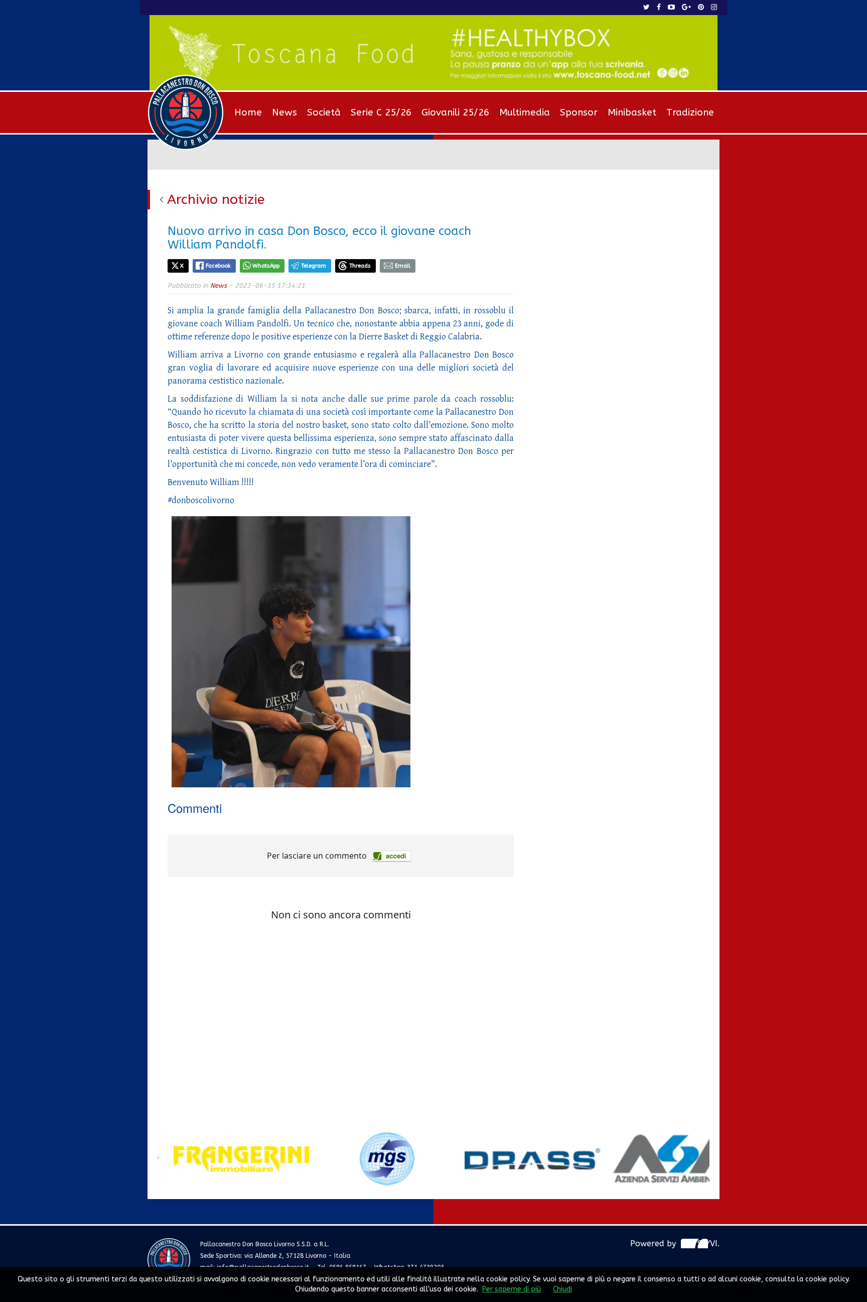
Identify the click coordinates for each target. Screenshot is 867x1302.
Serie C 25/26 (381, 112)
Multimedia (524, 112)
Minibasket (632, 112)
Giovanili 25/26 (455, 112)
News (284, 112)
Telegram (313, 266)
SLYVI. (708, 1243)
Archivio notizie (216, 199)
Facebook (218, 266)
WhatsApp (265, 266)
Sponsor (579, 112)
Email (402, 266)
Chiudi (562, 1289)
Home (248, 112)
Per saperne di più (511, 1289)
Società (324, 112)
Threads (360, 266)
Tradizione (690, 112)
